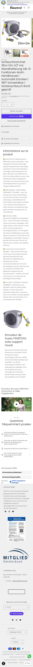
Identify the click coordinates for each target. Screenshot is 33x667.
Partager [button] (6, 132)
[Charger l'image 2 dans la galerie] (25, 53)
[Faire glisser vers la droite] (31, 53)
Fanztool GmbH (12, 652)
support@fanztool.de (19, 581)
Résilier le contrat (16, 592)
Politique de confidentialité (23, 654)
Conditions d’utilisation (10, 660)
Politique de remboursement (17, 657)
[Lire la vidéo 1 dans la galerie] (16, 53)
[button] (4, 8)
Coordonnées (22, 662)
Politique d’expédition (25, 660)
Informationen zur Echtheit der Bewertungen (17, 4)
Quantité (4, 101)
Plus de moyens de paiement (17, 120)
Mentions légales (13, 662)
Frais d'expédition (14, 96)
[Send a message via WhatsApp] (29, 656)
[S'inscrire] (27, 607)
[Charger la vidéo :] (16, 404)
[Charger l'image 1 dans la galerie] (8, 53)
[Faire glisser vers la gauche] (2, 53)
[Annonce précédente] (3, 13)
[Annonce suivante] (30, 13)
